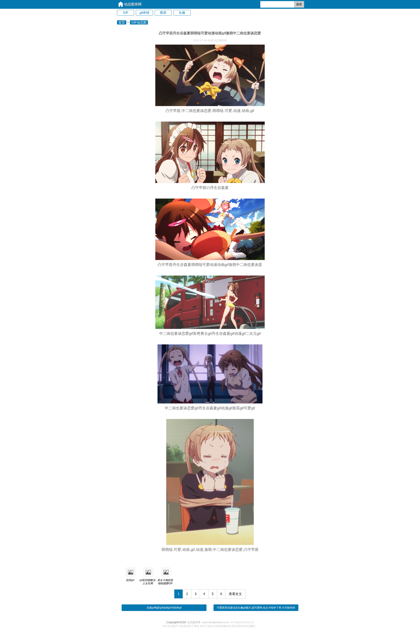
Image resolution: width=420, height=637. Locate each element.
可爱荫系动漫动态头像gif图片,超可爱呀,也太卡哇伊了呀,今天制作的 (256, 607)
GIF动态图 (139, 22)
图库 (163, 12)
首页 (121, 22)
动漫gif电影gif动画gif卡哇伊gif (164, 607)
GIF (125, 12)
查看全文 (235, 594)
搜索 (299, 4)
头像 (182, 12)
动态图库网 (133, 4)
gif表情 (144, 12)
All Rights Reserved (220, 622)
